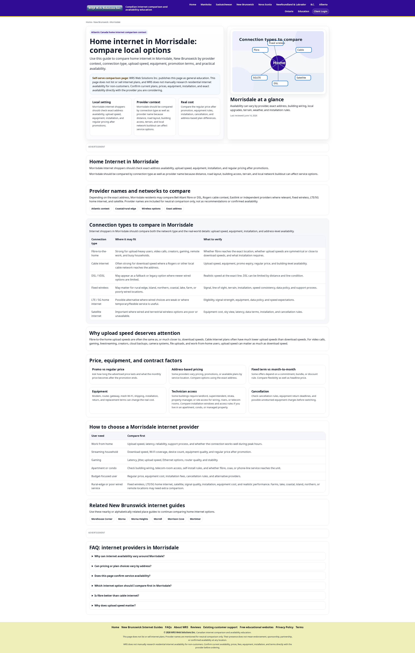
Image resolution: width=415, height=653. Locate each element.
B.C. (313, 4)
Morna (121, 518)
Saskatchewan (224, 4)
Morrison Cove (176, 518)
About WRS (181, 627)
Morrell (158, 518)
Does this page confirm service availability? (122, 576)
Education (303, 11)
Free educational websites (256, 627)
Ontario (289, 11)
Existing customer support (220, 627)
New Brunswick (245, 4)
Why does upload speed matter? (115, 605)
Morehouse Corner (101, 518)
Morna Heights (139, 518)
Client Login (320, 11)
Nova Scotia (265, 4)
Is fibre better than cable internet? (117, 595)
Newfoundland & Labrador (291, 4)
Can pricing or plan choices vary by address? (123, 566)
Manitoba (206, 4)
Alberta (323, 4)
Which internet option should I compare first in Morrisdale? (133, 585)
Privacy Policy (284, 627)
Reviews (195, 627)
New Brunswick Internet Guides (142, 627)
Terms (299, 627)
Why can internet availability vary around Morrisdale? (130, 556)
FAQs (168, 627)
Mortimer (195, 518)
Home (192, 4)
